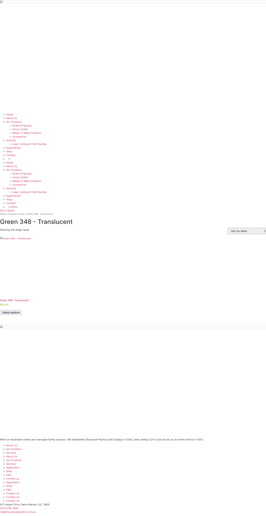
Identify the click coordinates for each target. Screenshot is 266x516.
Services (11, 140)
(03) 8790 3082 (9, 508)
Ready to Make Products (26, 132)
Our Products (14, 121)
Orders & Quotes (22, 125)
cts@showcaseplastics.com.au (17, 511)
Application (12, 467)
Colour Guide (20, 129)
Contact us (12, 478)
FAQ (8, 474)
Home (9, 114)
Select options (11, 312)
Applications (13, 147)
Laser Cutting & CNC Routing (29, 144)
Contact (11, 155)
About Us (11, 118)
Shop (9, 151)
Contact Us (12, 497)
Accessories (19, 136)
